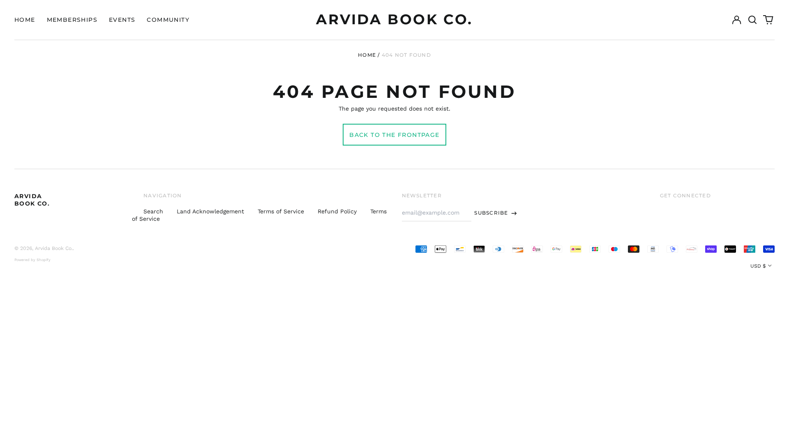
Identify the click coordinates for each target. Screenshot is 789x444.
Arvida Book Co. (394, 19)
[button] (752, 19)
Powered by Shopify (32, 260)
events (122, 19)
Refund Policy (337, 211)
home (24, 19)
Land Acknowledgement (210, 211)
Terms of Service (281, 211)
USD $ (758, 266)
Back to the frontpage (394, 135)
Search (153, 211)
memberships (72, 19)
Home (367, 55)
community (168, 19)
